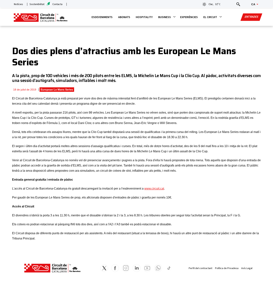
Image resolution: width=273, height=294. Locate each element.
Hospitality (144, 17)
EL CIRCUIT (210, 17)
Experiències (189, 17)
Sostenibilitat (37, 4)
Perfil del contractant (200, 268)
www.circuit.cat (154, 188)
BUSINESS (164, 17)
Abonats (124, 17)
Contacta (57, 4)
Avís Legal (246, 268)
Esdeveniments (102, 17)
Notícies (18, 4)
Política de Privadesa (226, 268)
